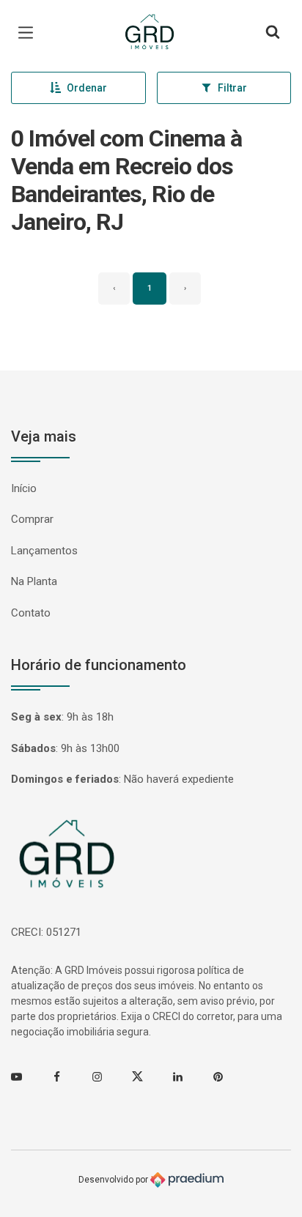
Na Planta (34, 581)
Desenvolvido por (114, 1179)
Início (24, 488)
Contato (31, 612)
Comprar (32, 519)
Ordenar (87, 88)
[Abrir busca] (272, 33)
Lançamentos (44, 550)
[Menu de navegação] (29, 33)
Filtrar (232, 88)
